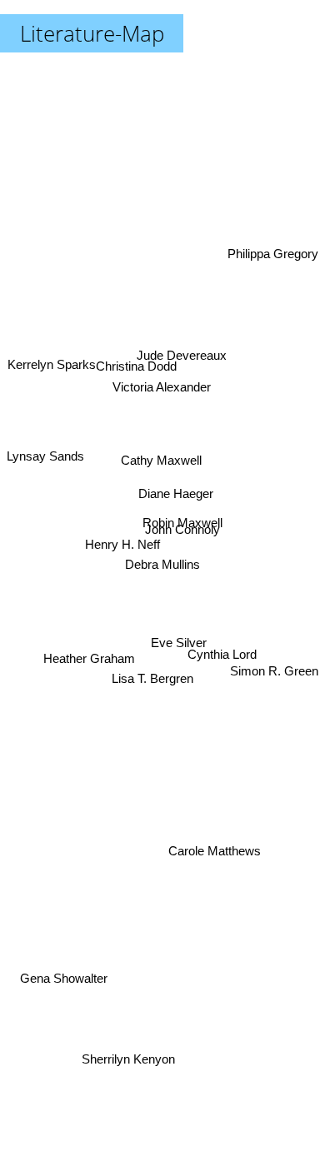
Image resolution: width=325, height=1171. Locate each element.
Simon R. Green (274, 671)
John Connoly (183, 531)
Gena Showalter (64, 985)
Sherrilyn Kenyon (117, 1056)
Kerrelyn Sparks (51, 388)
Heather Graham (90, 654)
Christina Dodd (136, 364)
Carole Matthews (215, 848)
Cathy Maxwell (161, 458)
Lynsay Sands (45, 461)
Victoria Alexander (158, 388)
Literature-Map (92, 33)
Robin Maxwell (182, 513)
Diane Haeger (176, 491)
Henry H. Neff (124, 538)
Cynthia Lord (221, 670)
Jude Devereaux (180, 349)
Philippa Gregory (273, 251)
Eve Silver (180, 634)
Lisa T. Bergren (158, 691)
